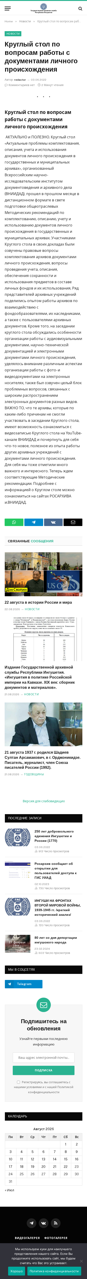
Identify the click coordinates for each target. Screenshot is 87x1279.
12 (32, 1159)
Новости (12, 33)
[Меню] (8, 8)
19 (32, 1167)
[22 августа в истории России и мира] (43, 574)
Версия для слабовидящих (44, 801)
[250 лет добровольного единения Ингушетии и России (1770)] (17, 837)
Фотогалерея (55, 1238)
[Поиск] (79, 8)
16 (76, 1159)
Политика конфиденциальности (54, 1271)
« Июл (9, 1190)
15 (66, 1159)
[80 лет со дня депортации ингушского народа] (17, 944)
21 (54, 1167)
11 (21, 1159)
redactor (20, 79)
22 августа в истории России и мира (38, 602)
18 (21, 1167)
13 (43, 1159)
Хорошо (16, 1271)
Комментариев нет (22, 85)
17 (10, 1167)
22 (66, 1167)
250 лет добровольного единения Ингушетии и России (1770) (54, 836)
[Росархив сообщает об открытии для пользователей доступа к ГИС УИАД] (17, 870)
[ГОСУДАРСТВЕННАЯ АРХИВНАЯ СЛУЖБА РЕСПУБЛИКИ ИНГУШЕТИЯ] (43, 8)
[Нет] (81, 1261)
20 (43, 1167)
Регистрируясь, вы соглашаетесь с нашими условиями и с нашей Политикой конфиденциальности (43, 1087)
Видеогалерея (27, 1238)
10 (10, 1159)
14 (55, 1159)
